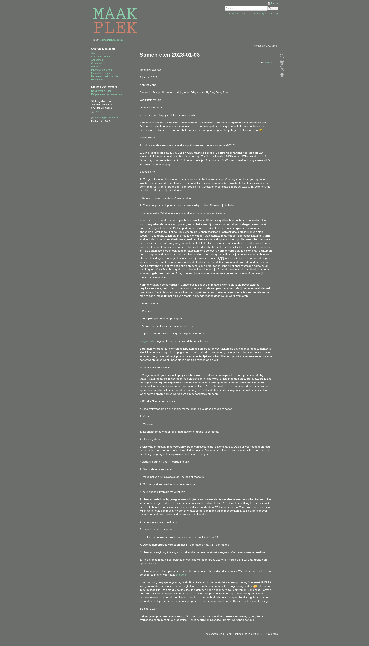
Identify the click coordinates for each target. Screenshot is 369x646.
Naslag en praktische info (104, 76)
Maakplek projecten (101, 69)
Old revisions (282, 62)
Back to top (282, 75)
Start (93, 53)
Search (272, 8)
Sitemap (273, 13)
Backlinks (282, 68)
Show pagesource (282, 56)
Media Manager (258, 13)
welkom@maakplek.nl (106, 117)
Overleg (268, 62)
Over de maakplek (100, 56)
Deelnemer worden (101, 91)
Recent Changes (238, 13)
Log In (274, 3)
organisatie (148, 341)
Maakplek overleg (100, 73)
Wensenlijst (97, 66)
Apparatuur (97, 60)
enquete (181, 574)
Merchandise (98, 79)
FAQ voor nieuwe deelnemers (106, 94)
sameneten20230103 (111, 40)
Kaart (97, 111)
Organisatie (97, 63)
